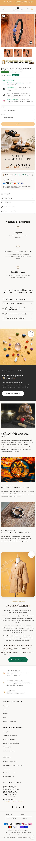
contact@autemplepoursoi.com (13, 801)
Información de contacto (9, 837)
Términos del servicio (14, 834)
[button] (3, 9)
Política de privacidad (26, 832)
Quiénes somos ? (8, 769)
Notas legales (7, 747)
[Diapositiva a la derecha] (34, 53)
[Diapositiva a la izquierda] (2, 53)
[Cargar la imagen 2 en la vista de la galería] (18, 53)
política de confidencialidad (11, 743)
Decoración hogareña (9, 721)
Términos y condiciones (10, 735)
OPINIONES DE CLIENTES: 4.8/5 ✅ (13, 765)
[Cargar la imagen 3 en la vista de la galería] (27, 53)
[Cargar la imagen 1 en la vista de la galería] (8, 53)
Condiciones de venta (22, 837)
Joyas (5, 709)
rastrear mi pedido (8, 776)
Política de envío (24, 834)
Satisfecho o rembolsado (10, 772)
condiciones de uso (8, 750)
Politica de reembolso (9, 739)
